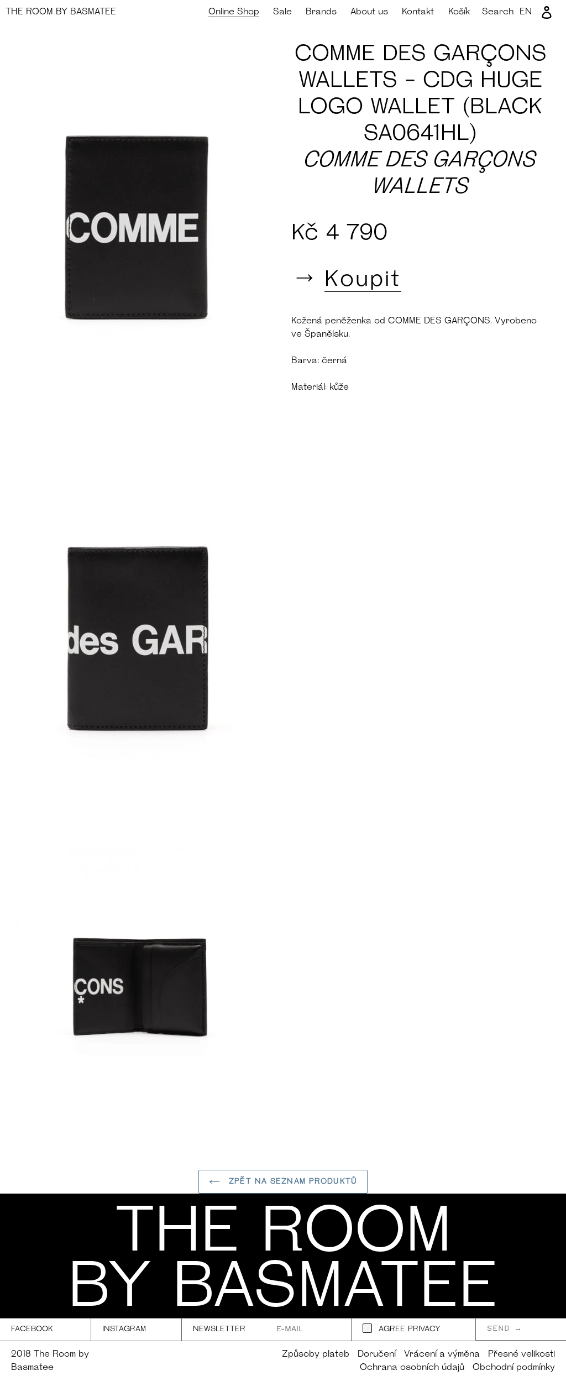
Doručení (377, 1354)
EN (526, 12)
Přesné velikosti (521, 1354)
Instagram (124, 1329)
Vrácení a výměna (442, 1354)
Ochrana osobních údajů (412, 1367)
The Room (61, 12)
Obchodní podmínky (514, 1367)
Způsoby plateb (315, 1354)
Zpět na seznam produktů (291, 1182)
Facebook (32, 1329)
